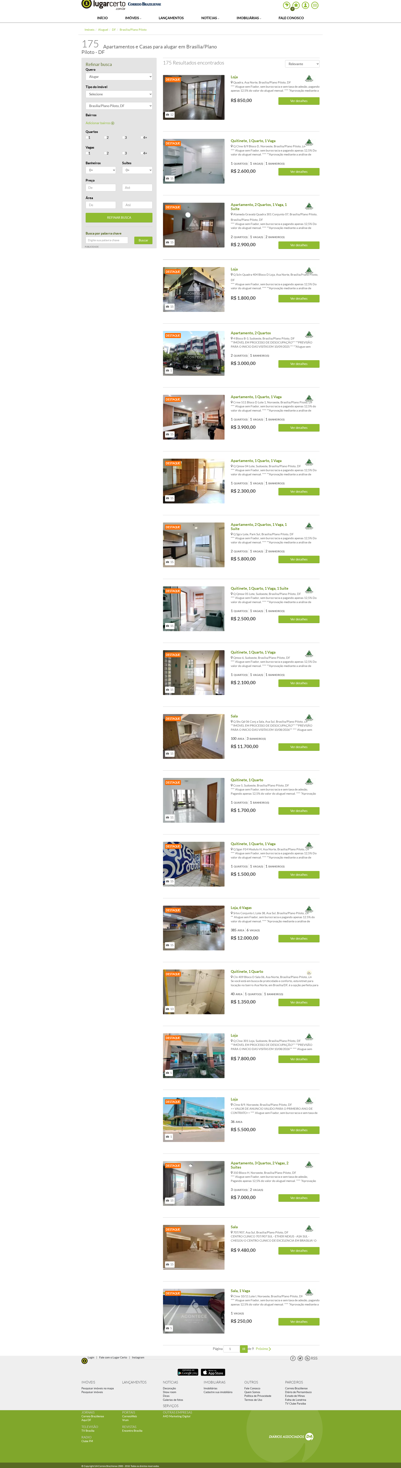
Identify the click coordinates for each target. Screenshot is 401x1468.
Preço (90, 180)
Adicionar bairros (98, 123)
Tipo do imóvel (96, 87)
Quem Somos (252, 1392)
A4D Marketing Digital (176, 1416)
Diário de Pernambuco (298, 1392)
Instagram (138, 1357)
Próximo (262, 1349)
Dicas (166, 1395)
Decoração (169, 1388)
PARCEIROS (294, 1382)
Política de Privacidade (257, 1395)
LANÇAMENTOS (134, 1382)
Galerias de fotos (173, 1399)
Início (102, 18)
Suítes (126, 163)
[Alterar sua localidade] (286, 5)
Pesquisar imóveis (92, 1392)
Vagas (90, 147)
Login (91, 1357)
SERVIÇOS (170, 1406)
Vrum (125, 1420)
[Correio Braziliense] (144, 3)
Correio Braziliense (296, 1388)
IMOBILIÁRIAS (214, 1382)
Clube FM (87, 1441)
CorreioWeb (129, 1416)
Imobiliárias (248, 18)
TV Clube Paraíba (295, 1403)
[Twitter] (300, 1360)
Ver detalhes (299, 101)
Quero (90, 69)
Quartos (92, 132)
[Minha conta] (305, 5)
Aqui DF (86, 1420)
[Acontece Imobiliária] (309, 78)
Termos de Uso (253, 1399)
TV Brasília (87, 1430)
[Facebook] (293, 1360)
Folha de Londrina (295, 1399)
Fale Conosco (291, 18)
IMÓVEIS (88, 1382)
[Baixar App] (187, 1376)
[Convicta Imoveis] (309, 973)
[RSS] (311, 1360)
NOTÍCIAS (170, 1382)
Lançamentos (171, 18)
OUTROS (251, 1382)
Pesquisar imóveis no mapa (97, 1388)
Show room (169, 1392)
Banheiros (93, 163)
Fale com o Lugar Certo (113, 1357)
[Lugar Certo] (84, 1360)
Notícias (209, 18)
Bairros (91, 115)
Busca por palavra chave (104, 233)
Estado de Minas (295, 1395)
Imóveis (132, 18)
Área (89, 198)
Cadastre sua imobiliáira (218, 1392)
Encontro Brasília (132, 1430)
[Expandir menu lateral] (315, 5)
